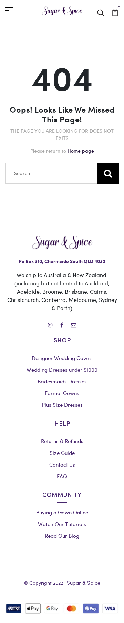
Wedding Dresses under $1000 (62, 369)
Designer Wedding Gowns (62, 357)
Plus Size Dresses (62, 404)
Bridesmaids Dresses (62, 381)
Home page (81, 150)
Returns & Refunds (62, 441)
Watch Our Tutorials (62, 524)
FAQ (62, 476)
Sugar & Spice (83, 582)
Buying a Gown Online (62, 512)
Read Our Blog (62, 535)
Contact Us (62, 464)
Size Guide (62, 452)
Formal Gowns (62, 393)
